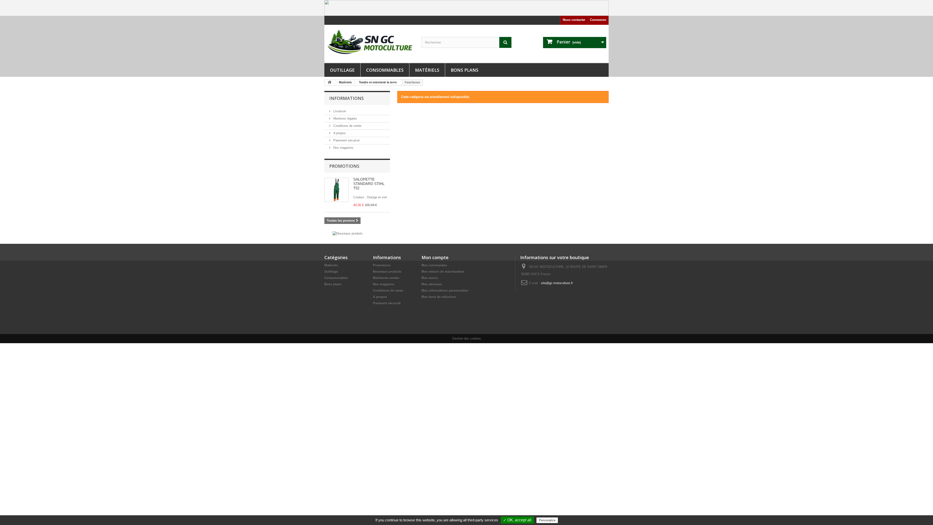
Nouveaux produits (387, 271)
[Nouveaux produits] (348, 233)
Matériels (427, 70)
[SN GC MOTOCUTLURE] (369, 42)
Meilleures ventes (386, 278)
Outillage (342, 70)
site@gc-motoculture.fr (557, 283)
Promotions (344, 166)
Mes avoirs (430, 278)
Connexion (598, 20)
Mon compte (435, 257)
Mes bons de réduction (439, 297)
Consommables (385, 70)
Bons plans (464, 70)
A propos (339, 133)
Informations (346, 98)
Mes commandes (434, 265)
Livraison (339, 111)
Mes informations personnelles (445, 290)
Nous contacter (574, 20)
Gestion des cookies (466, 338)
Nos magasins (343, 147)
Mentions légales (344, 118)
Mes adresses (432, 284)
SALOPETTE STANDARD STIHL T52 (368, 183)
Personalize (547, 520)
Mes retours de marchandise (443, 271)
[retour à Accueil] (329, 82)
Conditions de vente (346, 126)
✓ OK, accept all (517, 520)
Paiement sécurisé (346, 140)
